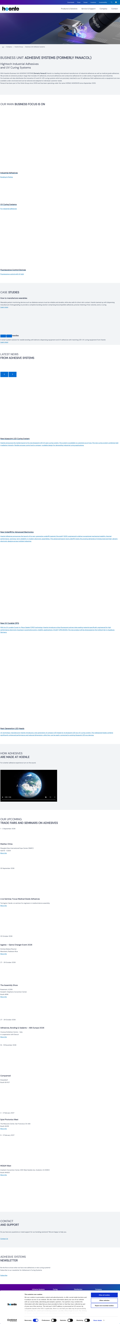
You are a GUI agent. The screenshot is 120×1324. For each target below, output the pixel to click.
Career (85, 2)
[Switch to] (116, 2)
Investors (93, 2)
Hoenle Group (19, 47)
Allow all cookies (104, 1295)
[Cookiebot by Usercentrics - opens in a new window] (12, 1320)
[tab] (3, 336)
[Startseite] (3, 47)
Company (103, 9)
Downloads (70, 2)
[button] (112, 2)
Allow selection (104, 1300)
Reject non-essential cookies (104, 1305)
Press (78, 2)
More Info (3, 853)
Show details (97, 1320)
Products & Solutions (69, 9)
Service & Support (88, 9)
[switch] (54, 1320)
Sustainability (103, 2)
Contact (114, 9)
